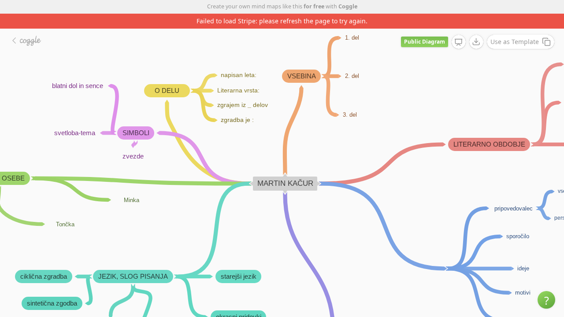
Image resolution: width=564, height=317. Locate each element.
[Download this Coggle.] (476, 42)
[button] (546, 300)
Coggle (347, 6)
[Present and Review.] (459, 42)
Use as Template (514, 41)
